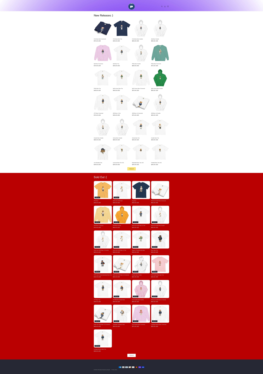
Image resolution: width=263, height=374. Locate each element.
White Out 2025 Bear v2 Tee (119, 250)
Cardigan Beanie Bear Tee (100, 349)
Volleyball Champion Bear (119, 324)
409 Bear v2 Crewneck (137, 113)
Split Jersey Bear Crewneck (138, 88)
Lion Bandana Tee (98, 162)
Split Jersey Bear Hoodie (157, 88)
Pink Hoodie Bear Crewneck (138, 324)
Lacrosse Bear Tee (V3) (118, 162)
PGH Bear (96, 200)
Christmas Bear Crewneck (100, 39)
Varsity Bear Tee (136, 138)
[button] (161, 6)
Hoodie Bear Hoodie (98, 138)
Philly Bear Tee (97, 88)
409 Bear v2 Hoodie (155, 113)
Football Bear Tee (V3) (156, 162)
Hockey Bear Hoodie (137, 275)
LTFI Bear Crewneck (98, 113)
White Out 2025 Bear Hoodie (158, 225)
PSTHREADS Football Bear (119, 299)
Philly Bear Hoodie (136, 63)
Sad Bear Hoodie (155, 39)
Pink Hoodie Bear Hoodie (138, 299)
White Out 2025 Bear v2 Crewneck (121, 275)
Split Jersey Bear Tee (118, 88)
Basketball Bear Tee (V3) (138, 162)
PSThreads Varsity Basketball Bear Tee (103, 275)
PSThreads (99, 369)
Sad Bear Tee (116, 63)
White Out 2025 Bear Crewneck (158, 200)
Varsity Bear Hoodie (117, 138)
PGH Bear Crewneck (98, 225)
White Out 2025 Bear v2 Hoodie (101, 250)
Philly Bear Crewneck (156, 63)
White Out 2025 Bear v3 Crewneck (102, 324)
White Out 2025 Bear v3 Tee (138, 225)
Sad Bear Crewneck (98, 63)
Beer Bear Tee (154, 250)
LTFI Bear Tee (97, 299)
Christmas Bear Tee (117, 39)
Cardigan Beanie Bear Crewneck (158, 324)
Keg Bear (134, 200)
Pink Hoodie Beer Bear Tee (157, 275)
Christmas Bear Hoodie (137, 39)
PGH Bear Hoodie (117, 225)
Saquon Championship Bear (138, 250)
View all (131, 168)
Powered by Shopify (106, 369)
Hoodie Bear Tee (155, 138)
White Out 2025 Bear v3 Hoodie (158, 299)
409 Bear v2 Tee (117, 113)
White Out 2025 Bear (118, 200)
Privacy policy (114, 369)
